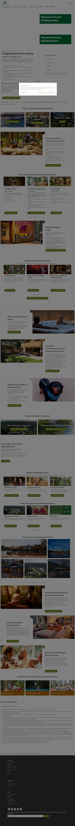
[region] (38, 89)
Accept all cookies (51, 92)
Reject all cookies (42, 92)
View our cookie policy (37, 89)
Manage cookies (24, 92)
